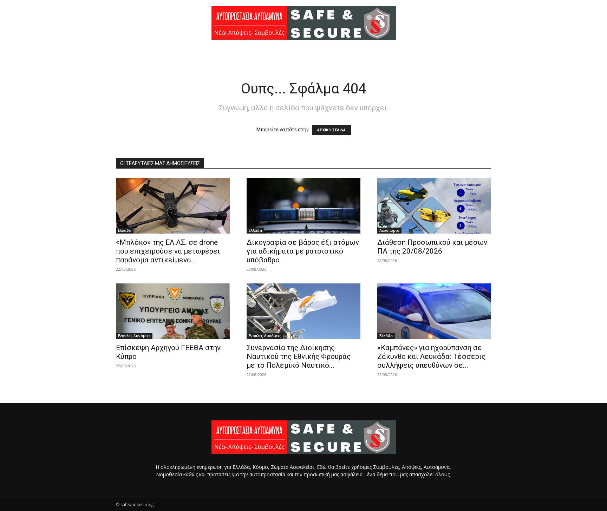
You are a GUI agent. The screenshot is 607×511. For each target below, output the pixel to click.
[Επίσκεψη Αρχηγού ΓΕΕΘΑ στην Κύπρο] (173, 311)
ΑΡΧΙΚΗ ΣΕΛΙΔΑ (331, 130)
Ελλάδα (124, 230)
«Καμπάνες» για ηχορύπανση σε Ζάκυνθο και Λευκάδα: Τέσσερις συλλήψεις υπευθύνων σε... (431, 356)
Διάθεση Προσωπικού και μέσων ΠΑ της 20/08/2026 (432, 246)
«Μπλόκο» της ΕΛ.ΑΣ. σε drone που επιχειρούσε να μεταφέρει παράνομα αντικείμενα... (168, 251)
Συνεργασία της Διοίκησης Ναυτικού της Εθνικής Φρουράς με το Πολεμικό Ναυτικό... (299, 356)
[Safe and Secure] (303, 23)
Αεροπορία (389, 230)
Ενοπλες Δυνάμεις (134, 335)
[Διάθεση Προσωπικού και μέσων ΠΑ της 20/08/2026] (434, 206)
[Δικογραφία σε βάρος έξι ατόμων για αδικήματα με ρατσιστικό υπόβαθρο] (303, 206)
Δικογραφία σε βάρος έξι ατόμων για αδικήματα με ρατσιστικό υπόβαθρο (303, 251)
